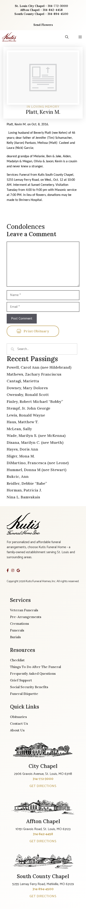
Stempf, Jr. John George (28, 408)
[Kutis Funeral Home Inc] (9, 37)
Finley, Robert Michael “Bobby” (35, 401)
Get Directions (43, 786)
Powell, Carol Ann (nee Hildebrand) (39, 367)
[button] (66, 37)
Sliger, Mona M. (21, 456)
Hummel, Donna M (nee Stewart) (36, 469)
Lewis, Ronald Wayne (26, 415)
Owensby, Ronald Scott (28, 394)
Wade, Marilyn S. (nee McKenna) (36, 435)
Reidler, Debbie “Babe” (27, 483)
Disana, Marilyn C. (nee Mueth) (35, 442)
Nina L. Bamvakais (23, 497)
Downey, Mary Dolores (27, 387)
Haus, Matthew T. (22, 421)
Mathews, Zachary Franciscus (34, 374)
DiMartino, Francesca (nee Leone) (38, 462)
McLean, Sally (19, 428)
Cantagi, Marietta (23, 381)
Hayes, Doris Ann (22, 449)
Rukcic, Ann (18, 476)
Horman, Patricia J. (24, 490)
